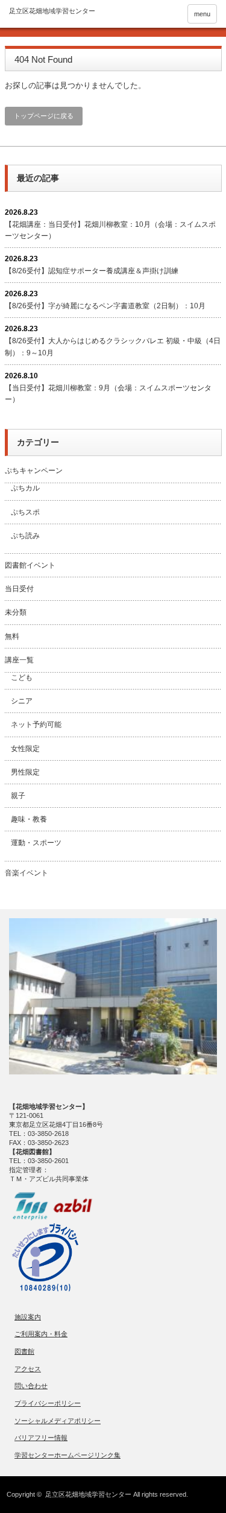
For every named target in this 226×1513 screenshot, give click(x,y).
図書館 (24, 1351)
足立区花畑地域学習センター (88, 1494)
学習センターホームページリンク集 (67, 1455)
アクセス (27, 1368)
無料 (12, 636)
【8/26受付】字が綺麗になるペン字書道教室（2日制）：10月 (105, 306)
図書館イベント (30, 565)
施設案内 (27, 1317)
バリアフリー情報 (40, 1437)
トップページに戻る (44, 115)
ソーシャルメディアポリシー (57, 1420)
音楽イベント (26, 873)
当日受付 (19, 589)
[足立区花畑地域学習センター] (52, 11)
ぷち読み (25, 535)
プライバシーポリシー (47, 1403)
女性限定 (25, 748)
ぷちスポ (25, 512)
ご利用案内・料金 (40, 1333)
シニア (22, 701)
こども (22, 677)
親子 (18, 795)
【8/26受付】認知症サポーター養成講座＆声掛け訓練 (91, 271)
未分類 (16, 612)
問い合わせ (31, 1385)
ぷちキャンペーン (34, 470)
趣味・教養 (29, 819)
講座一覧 (19, 660)
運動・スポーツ (36, 843)
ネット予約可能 (36, 724)
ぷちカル (25, 488)
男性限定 (25, 772)
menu (202, 13)
